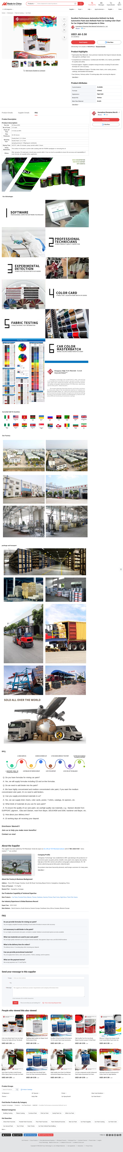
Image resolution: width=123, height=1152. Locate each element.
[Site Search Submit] (81, 3)
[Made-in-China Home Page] (11, 4)
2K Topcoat (35, 1093)
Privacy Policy (89, 1146)
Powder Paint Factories (25, 1122)
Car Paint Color (112, 1122)
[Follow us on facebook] (107, 1135)
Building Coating (7, 1113)
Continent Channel (82, 1140)
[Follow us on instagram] (112, 1135)
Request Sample (100, 46)
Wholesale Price (72, 1140)
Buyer (79, 9)
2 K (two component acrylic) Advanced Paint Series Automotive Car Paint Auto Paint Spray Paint (86, 1074)
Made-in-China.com (54, 1142)
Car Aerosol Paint (8, 1126)
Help (89, 9)
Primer (50, 897)
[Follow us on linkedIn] (120, 1135)
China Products (34, 1140)
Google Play (17, 1135)
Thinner (34, 897)
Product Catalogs (27, 1089)
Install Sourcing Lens (46, 1135)
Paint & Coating (19, 13)
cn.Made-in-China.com (78, 1142)
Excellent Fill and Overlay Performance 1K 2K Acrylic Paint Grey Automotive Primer (61, 1040)
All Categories (8, 9)
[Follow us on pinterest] (118, 1135)
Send (15, 1003)
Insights (99, 1140)
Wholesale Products (61, 1140)
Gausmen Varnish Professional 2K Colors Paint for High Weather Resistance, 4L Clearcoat (109, 1074)
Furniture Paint (32, 1113)
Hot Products (25, 1140)
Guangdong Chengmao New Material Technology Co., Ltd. (91, 26)
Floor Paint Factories (41, 1122)
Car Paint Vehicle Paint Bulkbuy (47, 1126)
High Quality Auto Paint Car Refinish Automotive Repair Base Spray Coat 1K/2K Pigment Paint (61, 1074)
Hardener (39, 897)
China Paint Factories (9, 1122)
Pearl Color (56, 897)
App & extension (99, 9)
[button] (75, 3)
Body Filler (34, 1096)
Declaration (80, 1146)
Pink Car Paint (45, 1113)
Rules (120, 9)
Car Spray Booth (66, 1096)
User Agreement (71, 1146)
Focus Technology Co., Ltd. (49, 1146)
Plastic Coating (20, 1113)
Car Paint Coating (100, 1122)
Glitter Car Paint (69, 1113)
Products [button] (31, 4)
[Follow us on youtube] (115, 1135)
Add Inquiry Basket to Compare (35, 71)
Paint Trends (31, 1126)
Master (29, 897)
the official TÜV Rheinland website (54, 849)
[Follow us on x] (110, 1135)
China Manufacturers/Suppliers (47, 1140)
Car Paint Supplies (86, 1122)
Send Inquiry (83, 42)
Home (3, 13)
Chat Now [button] (110, 42)
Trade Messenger (30, 1135)
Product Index (92, 1140)
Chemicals (10, 13)
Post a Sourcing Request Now (52, 1003)
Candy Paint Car (56, 1113)
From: (10, 978)
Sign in (119, 5)
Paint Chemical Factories (58, 1122)
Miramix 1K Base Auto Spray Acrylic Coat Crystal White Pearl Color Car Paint (109, 1040)
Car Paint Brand (95, 1096)
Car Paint (28, 13)
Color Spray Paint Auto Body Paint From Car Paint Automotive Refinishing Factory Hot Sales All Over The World (37, 1074)
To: (11, 983)
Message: (9, 987)
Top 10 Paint (20, 1126)
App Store (6, 1135)
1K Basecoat (5, 1093)
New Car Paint (73, 1122)
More (3, 1129)
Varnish (45, 897)
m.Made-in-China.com (65, 1142)
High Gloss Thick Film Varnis (69, 897)
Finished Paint (22, 897)
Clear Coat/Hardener (97, 1093)
